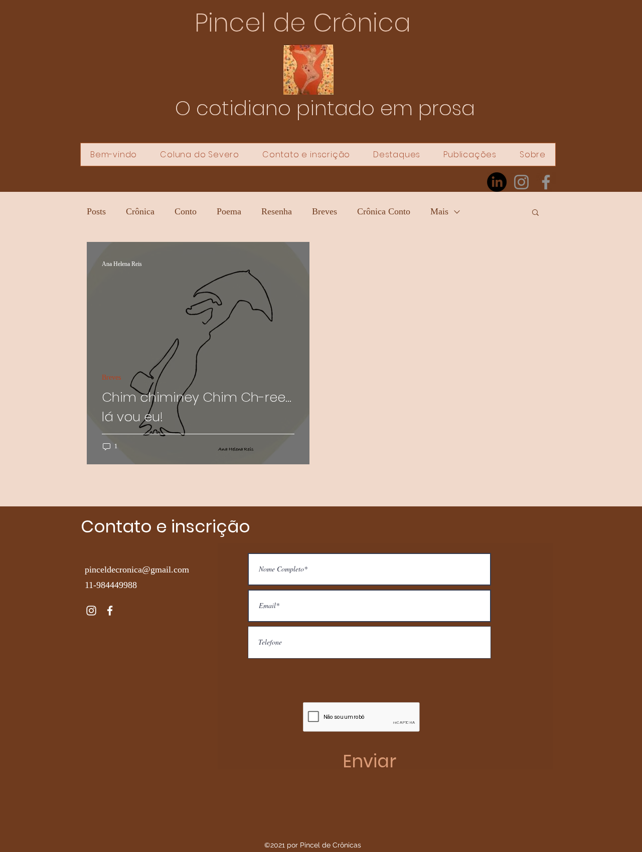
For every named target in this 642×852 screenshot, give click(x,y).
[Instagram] (521, 182)
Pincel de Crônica (303, 23)
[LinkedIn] (497, 182)
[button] (535, 213)
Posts (96, 211)
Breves (324, 211)
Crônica (140, 211)
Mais (439, 211)
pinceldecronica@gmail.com (137, 569)
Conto (186, 211)
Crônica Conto (383, 211)
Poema (229, 211)
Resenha (276, 211)
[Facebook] (546, 182)
